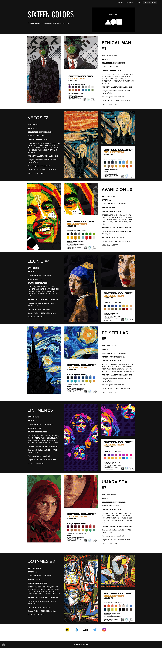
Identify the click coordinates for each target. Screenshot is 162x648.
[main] (58, 14)
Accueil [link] (120, 3)
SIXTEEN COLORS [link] (150, 3)
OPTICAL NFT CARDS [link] (133, 3)
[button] (160, 2)
